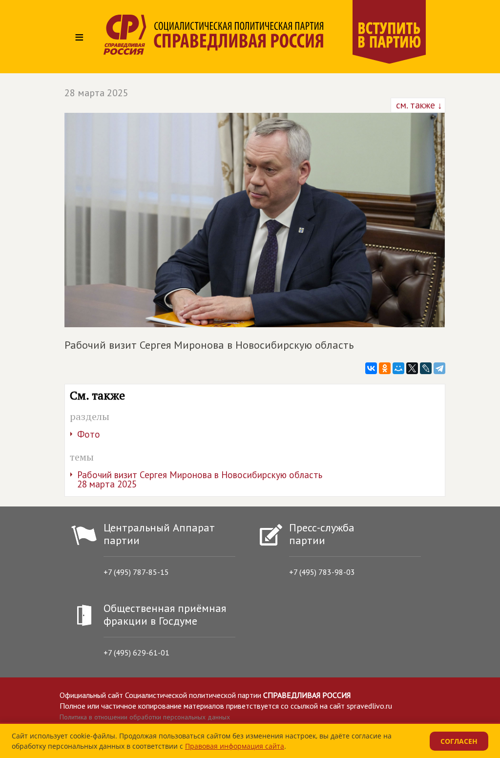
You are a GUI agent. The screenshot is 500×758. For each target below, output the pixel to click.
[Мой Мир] (398, 368)
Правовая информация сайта (234, 746)
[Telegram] (439, 368)
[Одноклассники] (385, 368)
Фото (88, 434)
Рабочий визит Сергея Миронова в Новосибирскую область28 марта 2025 (199, 479)
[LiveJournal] (426, 368)
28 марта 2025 (96, 92)
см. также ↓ (418, 105)
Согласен (459, 741)
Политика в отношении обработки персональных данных (145, 717)
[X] (412, 368)
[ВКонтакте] (371, 368)
